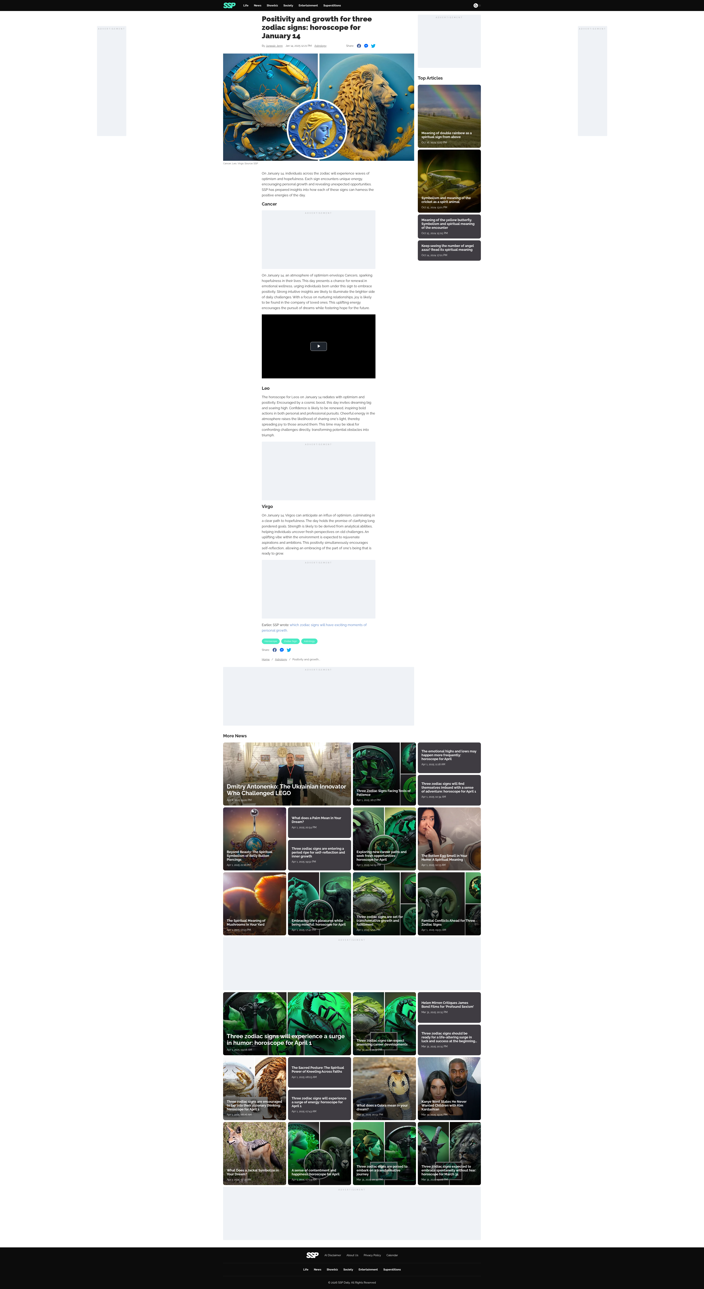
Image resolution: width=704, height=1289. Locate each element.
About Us (352, 1255)
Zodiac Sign (290, 641)
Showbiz (272, 5)
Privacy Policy (372, 1255)
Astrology (320, 45)
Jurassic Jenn (274, 45)
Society (288, 5)
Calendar (392, 1255)
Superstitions (332, 5)
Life (245, 5)
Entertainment (308, 5)
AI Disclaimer (332, 1255)
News (257, 5)
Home (266, 659)
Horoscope (271, 641)
